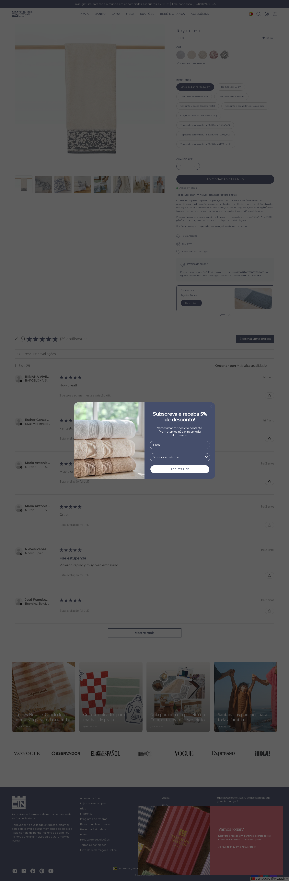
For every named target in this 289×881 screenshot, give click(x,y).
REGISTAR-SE (180, 469)
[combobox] (178, 457)
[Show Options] (206, 457)
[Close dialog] (211, 406)
